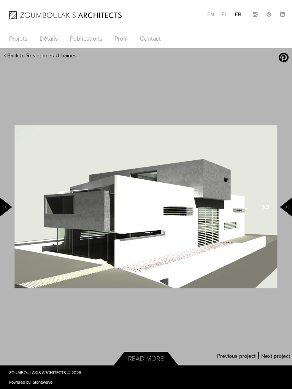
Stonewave (42, 382)
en (210, 14)
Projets (18, 39)
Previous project (236, 356)
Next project (275, 356)
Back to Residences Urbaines (41, 55)
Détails (49, 39)
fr (238, 14)
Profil (121, 39)
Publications (86, 39)
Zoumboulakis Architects (37, 372)
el (224, 14)
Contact (150, 39)
